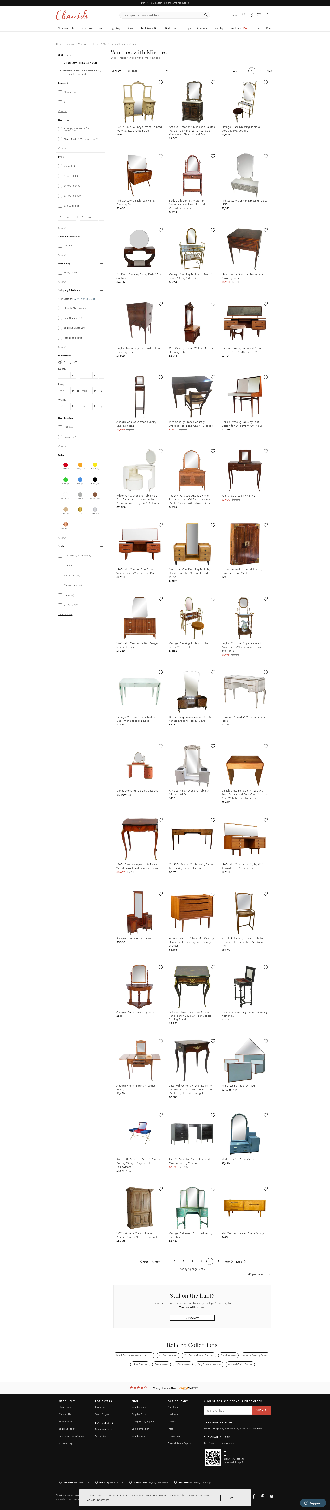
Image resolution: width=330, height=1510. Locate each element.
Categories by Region (143, 1421)
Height (62, 384)
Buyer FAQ (100, 1406)
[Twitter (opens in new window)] (272, 1496)
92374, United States (84, 299)
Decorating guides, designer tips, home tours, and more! (233, 1428)
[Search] (206, 15)
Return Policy (66, 1421)
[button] (259, 15)
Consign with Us (103, 1428)
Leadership (173, 1414)
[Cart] (267, 15)
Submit (261, 1410)
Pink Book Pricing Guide (71, 1436)
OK (232, 1497)
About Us (173, 1406)
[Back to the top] (322, 1490)
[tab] (80, 92)
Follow (193, 1317)
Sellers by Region (140, 1428)
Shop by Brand (139, 1414)
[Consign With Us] (251, 15)
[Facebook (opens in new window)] (254, 1496)
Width (62, 400)
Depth (62, 368)
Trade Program (102, 1414)
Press (170, 1428)
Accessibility (66, 1443)
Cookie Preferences (98, 1500)
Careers (172, 1421)
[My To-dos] (243, 15)
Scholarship (174, 1436)
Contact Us (65, 1414)
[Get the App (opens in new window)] (213, 1458)
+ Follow (80, 63)
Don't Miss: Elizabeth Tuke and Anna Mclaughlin (165, 2)
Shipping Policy (67, 1428)
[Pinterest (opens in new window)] (263, 1496)
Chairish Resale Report (179, 1443)
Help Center (65, 1406)
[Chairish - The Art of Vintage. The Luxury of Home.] (72, 15)
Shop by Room (139, 1436)
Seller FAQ (100, 1436)
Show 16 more (65, 614)
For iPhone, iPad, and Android (219, 1443)
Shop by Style (139, 1406)
